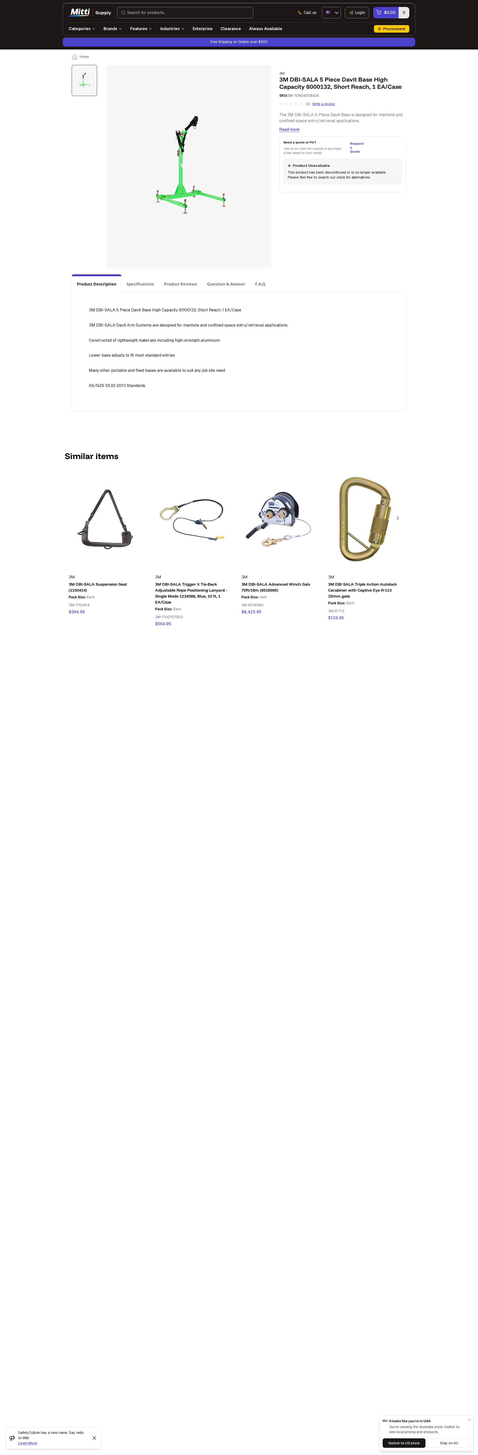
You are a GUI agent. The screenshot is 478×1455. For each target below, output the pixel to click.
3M (282, 73)
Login (360, 12)
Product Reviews (180, 284)
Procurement (394, 29)
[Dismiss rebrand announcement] (94, 1438)
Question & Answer (226, 284)
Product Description (96, 284)
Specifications (140, 284)
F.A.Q (260, 284)
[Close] (470, 1420)
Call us (310, 12)
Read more (289, 129)
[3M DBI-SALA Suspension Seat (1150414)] (105, 519)
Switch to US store (404, 1443)
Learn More (27, 1443)
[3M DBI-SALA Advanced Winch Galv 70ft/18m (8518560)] (278, 519)
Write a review (323, 104)
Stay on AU (449, 1443)
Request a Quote (356, 148)
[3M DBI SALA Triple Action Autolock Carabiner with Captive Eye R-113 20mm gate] (365, 519)
